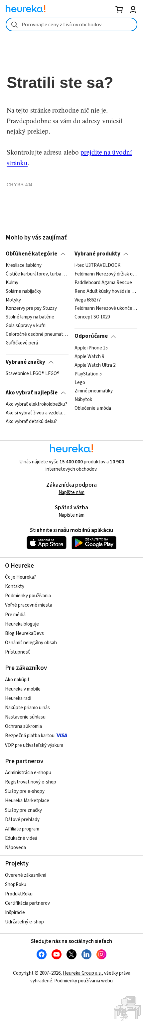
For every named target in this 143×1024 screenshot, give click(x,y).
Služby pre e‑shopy (25, 791)
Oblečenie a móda (92, 408)
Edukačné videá (21, 838)
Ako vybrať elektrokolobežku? (36, 404)
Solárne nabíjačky (23, 291)
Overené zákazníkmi (25, 875)
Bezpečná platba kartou (30, 735)
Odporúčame (91, 336)
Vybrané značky (25, 362)
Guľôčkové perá (22, 343)
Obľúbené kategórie (31, 254)
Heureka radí (18, 698)
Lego (79, 382)
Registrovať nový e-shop (30, 781)
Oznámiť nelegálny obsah (31, 642)
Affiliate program (22, 828)
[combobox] (71, 24)
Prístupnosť (17, 652)
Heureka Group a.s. (82, 973)
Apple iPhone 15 (91, 348)
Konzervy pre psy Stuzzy (31, 308)
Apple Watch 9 (89, 356)
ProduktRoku (19, 893)
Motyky (13, 300)
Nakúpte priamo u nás (27, 707)
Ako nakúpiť (17, 679)
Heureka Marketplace (27, 800)
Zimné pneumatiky (93, 391)
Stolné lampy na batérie (30, 317)
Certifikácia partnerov (27, 903)
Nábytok (83, 399)
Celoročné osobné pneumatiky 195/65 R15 (37, 334)
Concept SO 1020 (92, 317)
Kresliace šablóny (24, 265)
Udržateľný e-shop (24, 921)
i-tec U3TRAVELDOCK (97, 265)
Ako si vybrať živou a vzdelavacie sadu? (37, 413)
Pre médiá (15, 614)
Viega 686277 (87, 300)
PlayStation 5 (88, 373)
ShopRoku (15, 884)
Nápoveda (15, 847)
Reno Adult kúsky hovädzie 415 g (105, 291)
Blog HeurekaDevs (24, 633)
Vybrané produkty (97, 254)
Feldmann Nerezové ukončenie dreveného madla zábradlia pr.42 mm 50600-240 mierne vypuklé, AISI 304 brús (105, 308)
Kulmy (12, 282)
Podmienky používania (28, 595)
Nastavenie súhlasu (25, 717)
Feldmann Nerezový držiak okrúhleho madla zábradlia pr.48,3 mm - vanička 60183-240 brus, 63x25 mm (105, 274)
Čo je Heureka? (20, 577)
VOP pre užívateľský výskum (34, 745)
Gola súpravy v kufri (26, 325)
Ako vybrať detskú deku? (31, 421)
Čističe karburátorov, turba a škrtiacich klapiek (37, 274)
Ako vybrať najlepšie (32, 393)
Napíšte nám (71, 492)
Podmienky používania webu (83, 980)
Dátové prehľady (22, 819)
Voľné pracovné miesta (28, 605)
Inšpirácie (15, 912)
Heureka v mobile (23, 689)
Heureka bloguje (22, 624)
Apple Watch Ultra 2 (94, 365)
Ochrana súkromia (23, 726)
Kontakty (14, 586)
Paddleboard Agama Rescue (103, 282)
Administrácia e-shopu (28, 772)
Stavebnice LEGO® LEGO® (33, 373)
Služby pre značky (23, 810)
